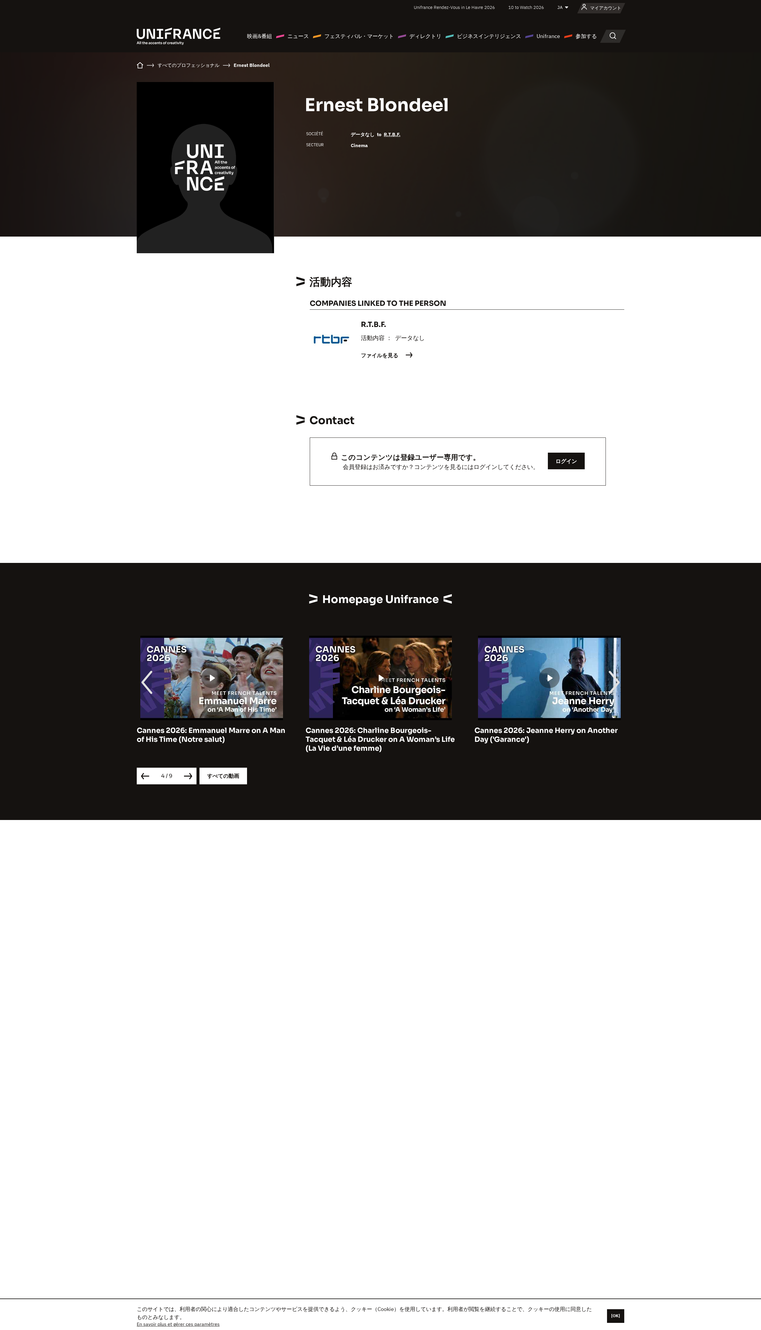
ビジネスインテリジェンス (489, 36)
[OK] (615, 1315)
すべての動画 (223, 775)
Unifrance (548, 36)
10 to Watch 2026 (526, 7)
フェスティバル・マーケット (359, 36)
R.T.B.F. (392, 134)
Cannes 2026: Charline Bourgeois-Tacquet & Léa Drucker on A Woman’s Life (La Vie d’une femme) (211, 739)
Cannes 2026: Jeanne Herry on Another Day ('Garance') (377, 735)
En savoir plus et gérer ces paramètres (178, 1324)
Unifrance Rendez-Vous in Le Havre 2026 (454, 7)
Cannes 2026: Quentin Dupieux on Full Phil (544, 735)
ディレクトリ (425, 36)
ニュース (298, 36)
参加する (586, 36)
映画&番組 (259, 36)
